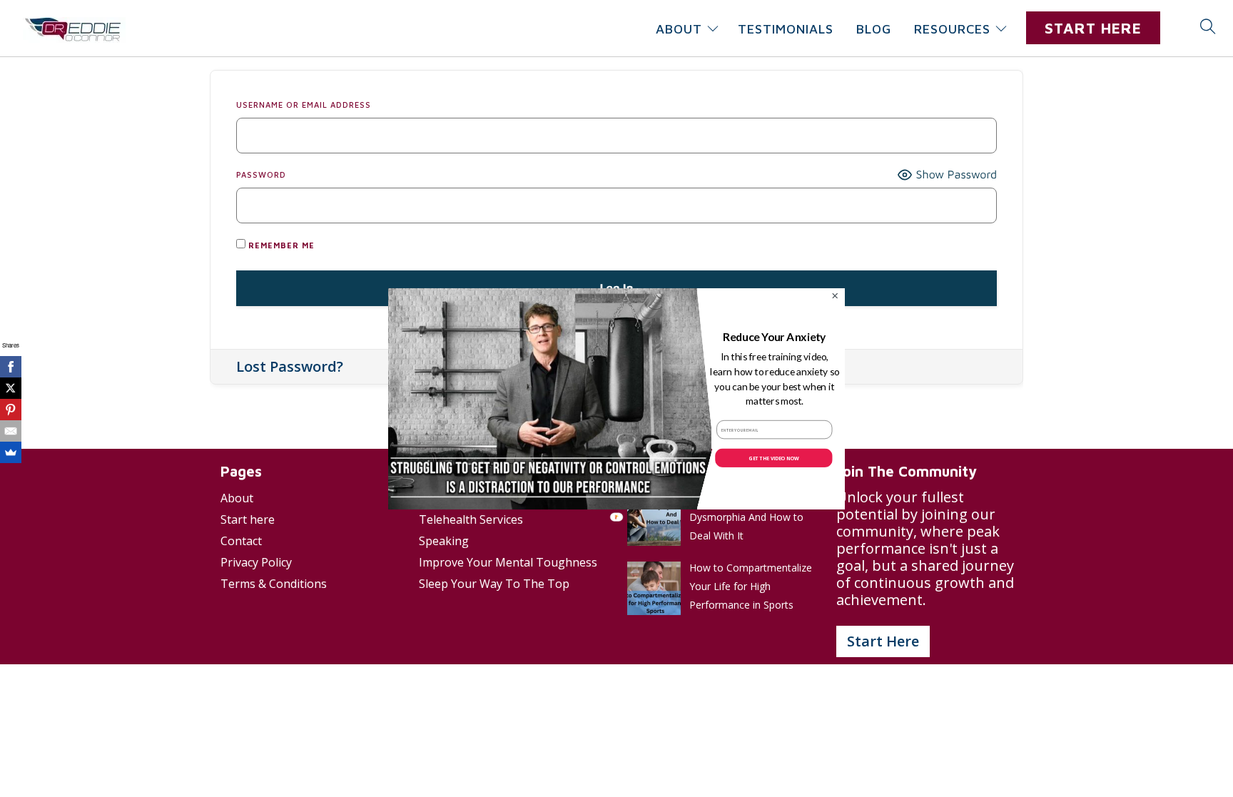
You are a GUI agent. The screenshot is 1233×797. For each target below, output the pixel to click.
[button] (774, 337)
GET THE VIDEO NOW (773, 457)
